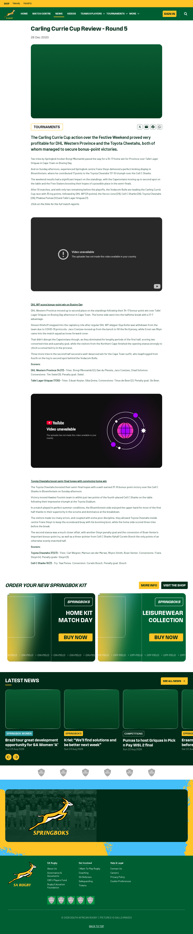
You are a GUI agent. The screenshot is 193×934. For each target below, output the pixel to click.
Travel (16, 3)
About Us (52, 869)
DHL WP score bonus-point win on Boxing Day (57, 304)
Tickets (27, 3)
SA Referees (85, 877)
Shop (6, 3)
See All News (172, 681)
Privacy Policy (117, 877)
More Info (149, 585)
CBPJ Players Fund (57, 880)
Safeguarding (86, 881)
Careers (114, 873)
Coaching (83, 873)
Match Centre (41, 13)
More (132, 13)
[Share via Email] (146, 127)
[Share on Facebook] (153, 127)
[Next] (16, 757)
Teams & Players (91, 13)
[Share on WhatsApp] (159, 127)
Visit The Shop (174, 585)
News (58, 13)
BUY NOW (75, 637)
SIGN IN (169, 14)
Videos (71, 13)
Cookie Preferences (120, 881)
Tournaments (115, 13)
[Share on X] (139, 127)
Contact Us (116, 869)
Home (24, 13)
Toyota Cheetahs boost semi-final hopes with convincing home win (69, 481)
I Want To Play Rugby (89, 869)
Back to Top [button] (96, 926)
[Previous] (8, 757)
